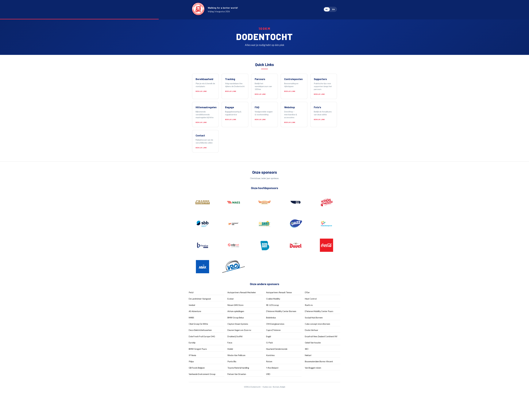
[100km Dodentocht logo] (198, 9)
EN (333, 9)
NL (327, 9)
